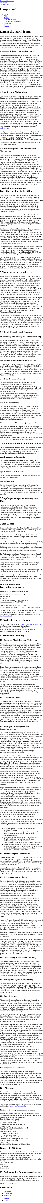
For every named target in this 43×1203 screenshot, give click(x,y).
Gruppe (6, 14)
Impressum (7, 1192)
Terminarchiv (12, 19)
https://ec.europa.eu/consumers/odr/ (32, 624)
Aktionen (7, 16)
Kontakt (6, 27)
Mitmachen (7, 23)
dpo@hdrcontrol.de (6, 616)
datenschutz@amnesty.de (8, 607)
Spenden (7, 25)
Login (6, 1200)
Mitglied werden (9, 1195)
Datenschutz (8, 1193)
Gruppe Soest (4, 4)
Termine (6, 18)
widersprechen (4, 128)
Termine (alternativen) (15, 21)
